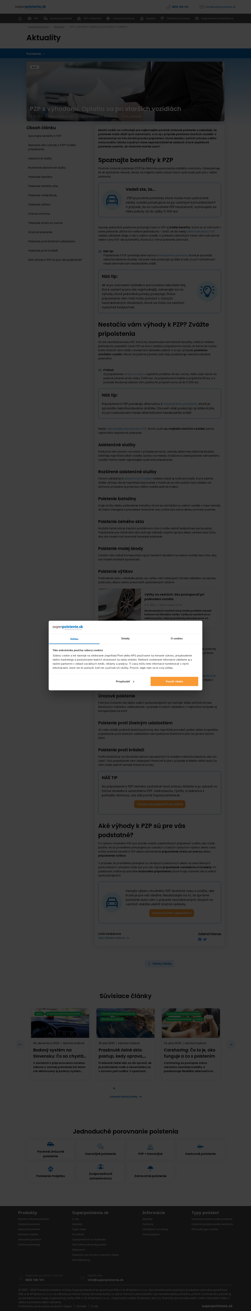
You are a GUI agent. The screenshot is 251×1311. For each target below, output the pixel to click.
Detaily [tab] (125, 638)
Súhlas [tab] (74, 638)
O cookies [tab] (177, 638)
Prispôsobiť (123, 681)
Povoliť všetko (174, 681)
